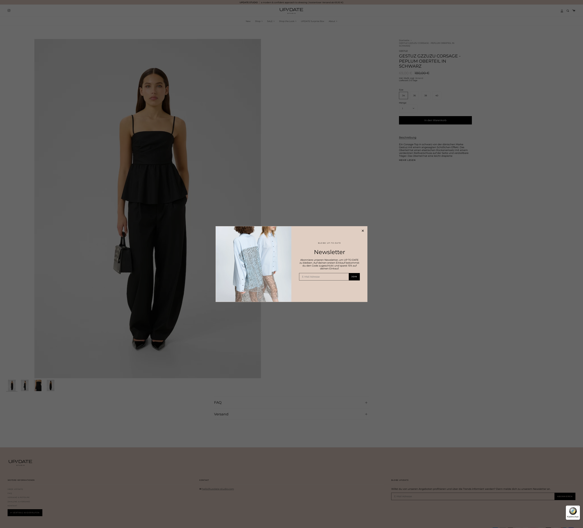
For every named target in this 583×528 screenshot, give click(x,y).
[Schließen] (362, 230)
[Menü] (578, 507)
